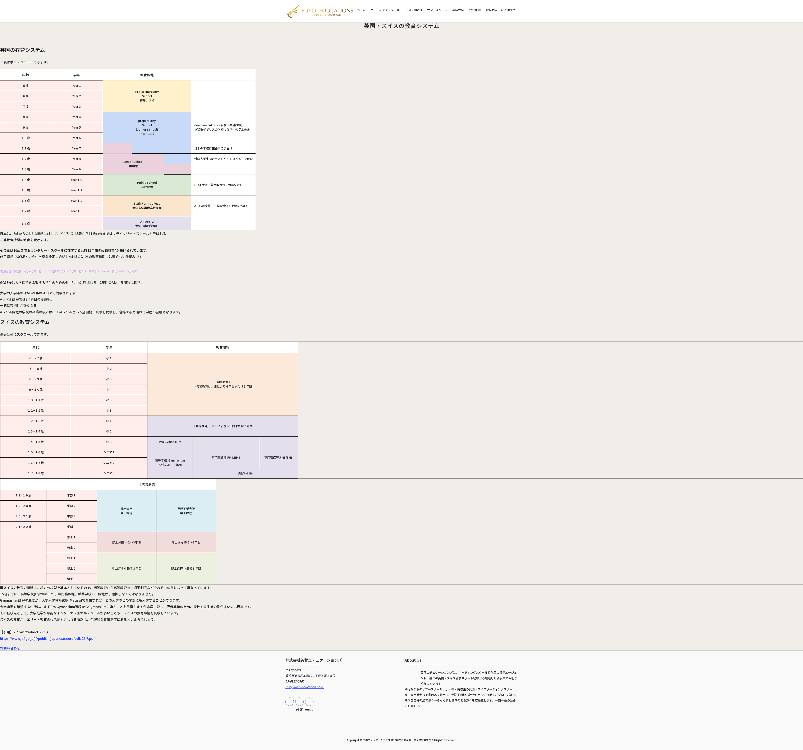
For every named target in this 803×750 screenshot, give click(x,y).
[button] (10, 648)
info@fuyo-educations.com (304, 687)
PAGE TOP (782, 723)
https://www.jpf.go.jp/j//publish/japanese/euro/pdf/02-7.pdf (47, 638)
